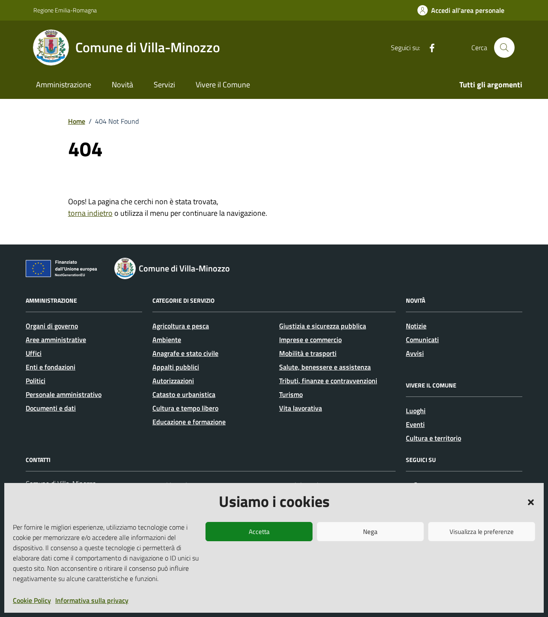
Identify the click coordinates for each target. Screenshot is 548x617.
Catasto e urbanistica (183, 394)
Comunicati (422, 339)
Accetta (259, 532)
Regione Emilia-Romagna (65, 10)
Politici (35, 381)
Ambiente (166, 339)
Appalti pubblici (175, 367)
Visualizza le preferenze (482, 532)
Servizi (164, 84)
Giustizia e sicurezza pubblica (322, 326)
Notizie (416, 326)
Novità (122, 84)
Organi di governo (52, 326)
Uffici (34, 353)
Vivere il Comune (223, 84)
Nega (370, 532)
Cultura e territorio (433, 438)
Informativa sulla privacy (91, 600)
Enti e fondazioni (50, 367)
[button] (531, 501)
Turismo (291, 394)
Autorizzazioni (173, 381)
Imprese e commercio (310, 339)
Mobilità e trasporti (308, 353)
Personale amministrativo (63, 394)
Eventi (415, 424)
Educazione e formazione (189, 422)
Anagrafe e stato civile (185, 353)
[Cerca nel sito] (504, 47)
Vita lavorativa (300, 408)
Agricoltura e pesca (180, 326)
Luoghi (416, 410)
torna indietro (90, 213)
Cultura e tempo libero (185, 408)
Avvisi (415, 353)
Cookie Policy (32, 600)
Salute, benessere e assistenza (325, 367)
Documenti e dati (51, 408)
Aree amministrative (56, 339)
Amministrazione (63, 84)
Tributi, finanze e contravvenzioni (328, 381)
